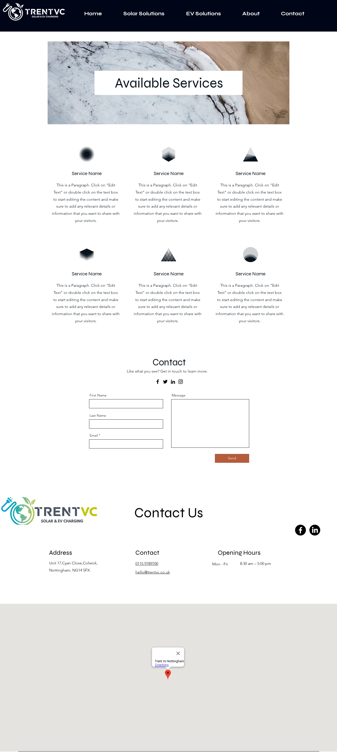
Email (94, 435)
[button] (137, 14)
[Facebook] (158, 382)
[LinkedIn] (173, 382)
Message (179, 395)
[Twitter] (165, 382)
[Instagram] (181, 382)
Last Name (98, 415)
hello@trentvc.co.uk (152, 572)
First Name (98, 395)
